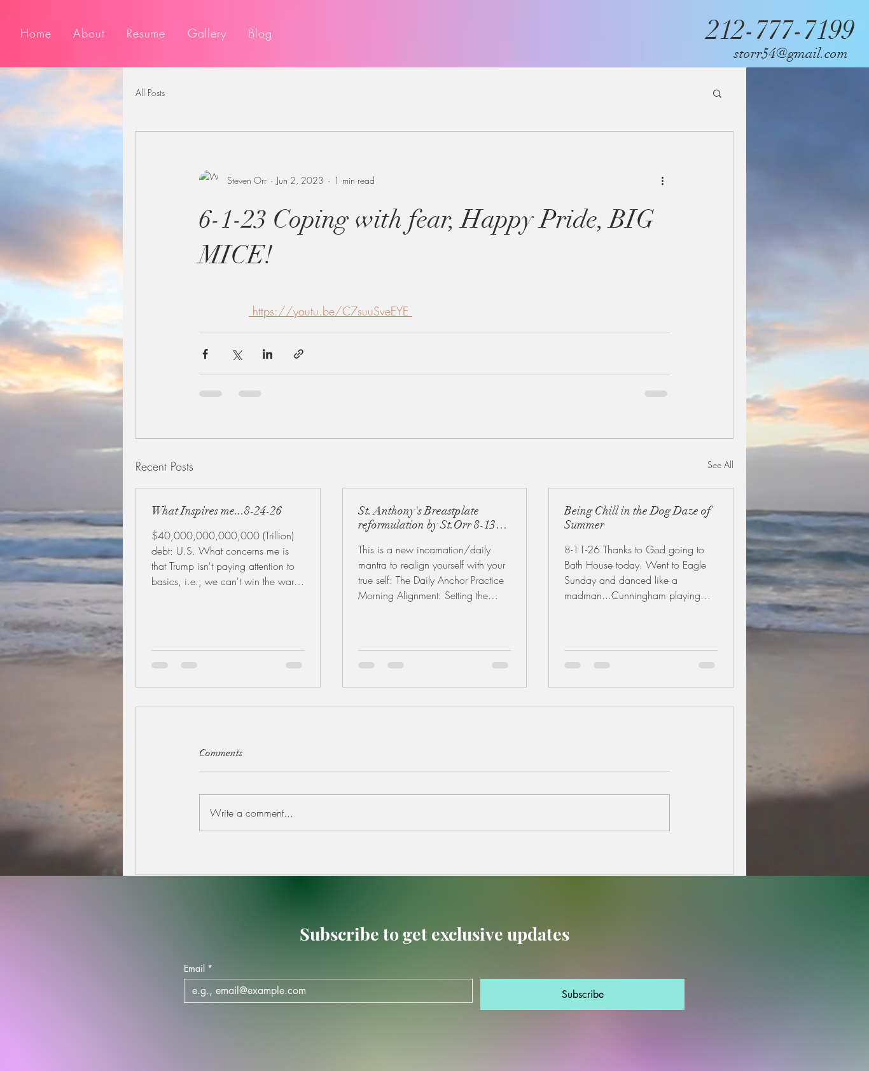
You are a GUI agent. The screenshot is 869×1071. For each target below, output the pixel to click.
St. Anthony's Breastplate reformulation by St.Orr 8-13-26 (429, 518)
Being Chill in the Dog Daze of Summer (637, 518)
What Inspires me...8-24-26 (216, 511)
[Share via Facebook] (205, 354)
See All (720, 465)
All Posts (150, 92)
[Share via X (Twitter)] (236, 354)
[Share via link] (299, 354)
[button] (717, 93)
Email (198, 980)
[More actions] (662, 180)
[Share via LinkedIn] (267, 354)
